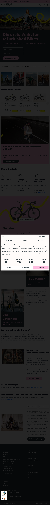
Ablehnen (9, 267)
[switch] (19, 262)
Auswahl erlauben (25, 267)
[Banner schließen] (48, 236)
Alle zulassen (41, 267)
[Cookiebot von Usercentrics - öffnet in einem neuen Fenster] (39, 236)
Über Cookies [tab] (41, 240)
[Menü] (6, 491)
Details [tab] (25, 240)
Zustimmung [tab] (9, 240)
